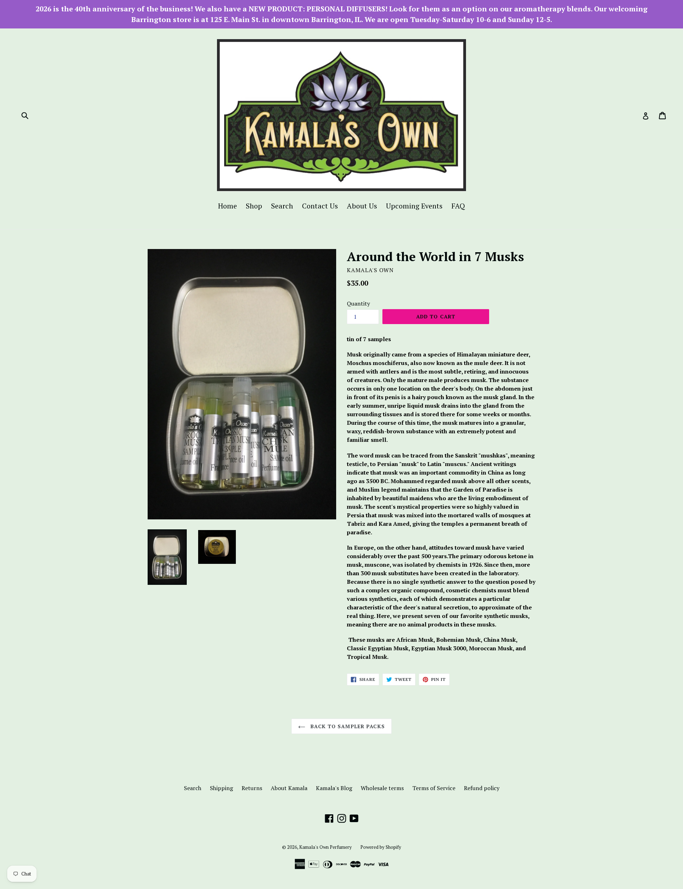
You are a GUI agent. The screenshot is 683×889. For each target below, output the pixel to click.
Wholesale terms (382, 788)
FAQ (458, 206)
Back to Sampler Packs (347, 726)
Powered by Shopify (380, 847)
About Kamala (289, 788)
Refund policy (481, 788)
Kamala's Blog (334, 788)
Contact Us (320, 206)
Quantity (358, 303)
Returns (252, 788)
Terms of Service (433, 788)
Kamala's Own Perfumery (325, 847)
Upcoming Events (414, 206)
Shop (254, 206)
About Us (362, 206)
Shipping (221, 788)
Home (227, 206)
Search (282, 206)
